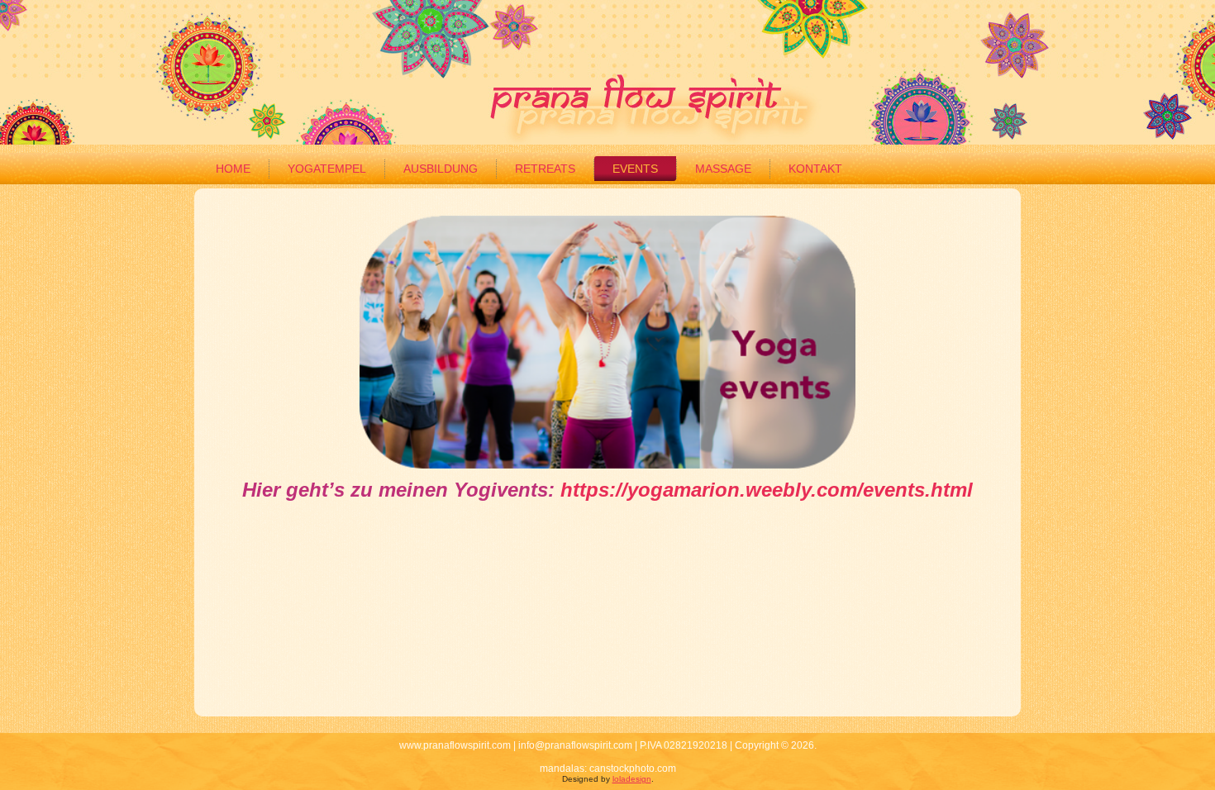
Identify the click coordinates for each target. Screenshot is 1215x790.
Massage (723, 168)
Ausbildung (440, 168)
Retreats (545, 168)
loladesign (631, 778)
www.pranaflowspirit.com (455, 745)
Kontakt (815, 168)
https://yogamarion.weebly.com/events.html (766, 489)
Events (635, 168)
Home (233, 168)
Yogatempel (327, 168)
